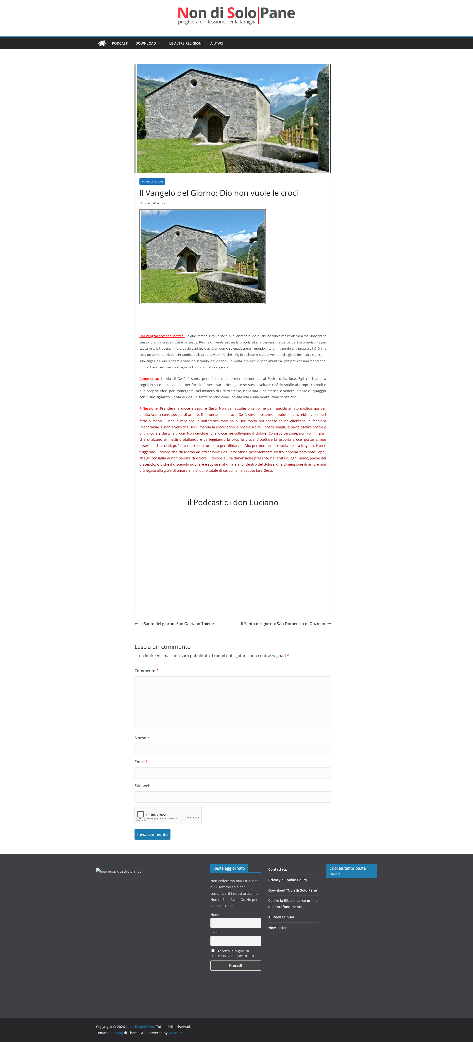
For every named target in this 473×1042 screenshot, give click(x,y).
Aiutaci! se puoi (281, 917)
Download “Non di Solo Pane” (293, 890)
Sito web (143, 785)
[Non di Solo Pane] (102, 43)
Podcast (120, 43)
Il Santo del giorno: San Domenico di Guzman (283, 623)
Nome (142, 738)
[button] (158, 43)
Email (141, 762)
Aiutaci (216, 43)
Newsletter (277, 927)
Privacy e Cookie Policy (287, 880)
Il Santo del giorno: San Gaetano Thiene (177, 623)
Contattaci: (277, 869)
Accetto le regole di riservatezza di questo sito (232, 953)
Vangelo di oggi (152, 181)
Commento (147, 670)
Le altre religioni (186, 43)
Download (145, 43)
